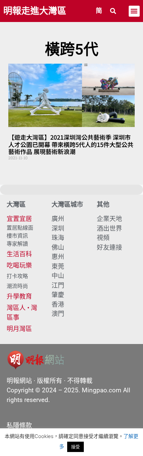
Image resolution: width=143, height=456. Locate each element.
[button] (113, 11)
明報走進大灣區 (34, 11)
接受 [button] (75, 446)
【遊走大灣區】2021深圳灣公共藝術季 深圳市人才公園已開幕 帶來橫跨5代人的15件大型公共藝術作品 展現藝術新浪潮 (70, 144)
